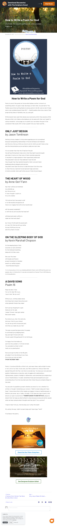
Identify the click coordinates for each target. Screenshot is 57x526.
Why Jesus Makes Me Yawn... (37, 496)
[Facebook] (39, 502)
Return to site (9, 502)
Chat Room (49, 4)
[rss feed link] (51, 502)
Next (30, 494)
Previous (8, 494)
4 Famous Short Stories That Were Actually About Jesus (15, 497)
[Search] (41, 3)
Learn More (14, 519)
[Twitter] (42, 502)
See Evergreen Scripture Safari (28, 481)
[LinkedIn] (45, 502)
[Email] (49, 502)
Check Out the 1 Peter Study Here (28, 452)
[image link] (4, 3)
